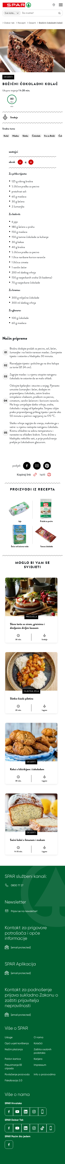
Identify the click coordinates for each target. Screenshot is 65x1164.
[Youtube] (17, 1111)
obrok (12, 162)
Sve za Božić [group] (49, 136)
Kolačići (38, 1043)
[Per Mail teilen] (37, 466)
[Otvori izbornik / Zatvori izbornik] (61, 5)
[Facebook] (9, 1111)
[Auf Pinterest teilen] (47, 466)
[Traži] (59, 13)
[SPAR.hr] (17, 4)
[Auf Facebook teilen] (27, 466)
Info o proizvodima (44, 1074)
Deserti (32, 23)
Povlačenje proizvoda (17, 1074)
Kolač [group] (6, 136)
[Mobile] (42, 1111)
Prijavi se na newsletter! (23, 911)
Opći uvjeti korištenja (17, 1043)
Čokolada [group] (36, 136)
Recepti (22, 23)
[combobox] (12, 13)
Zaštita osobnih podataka (42, 1051)
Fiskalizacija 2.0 (13, 1080)
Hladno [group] (15, 136)
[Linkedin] (25, 1111)
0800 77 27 (16, 885)
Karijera (38, 1058)
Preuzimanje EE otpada (13, 1066)
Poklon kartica (13, 1058)
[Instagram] (34, 1111)
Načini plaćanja (14, 1049)
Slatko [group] (25, 136)
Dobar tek (9, 23)
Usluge (8, 1037)
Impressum (40, 1064)
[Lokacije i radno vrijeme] (54, 5)
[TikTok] (42, 1128)
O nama (38, 1037)
